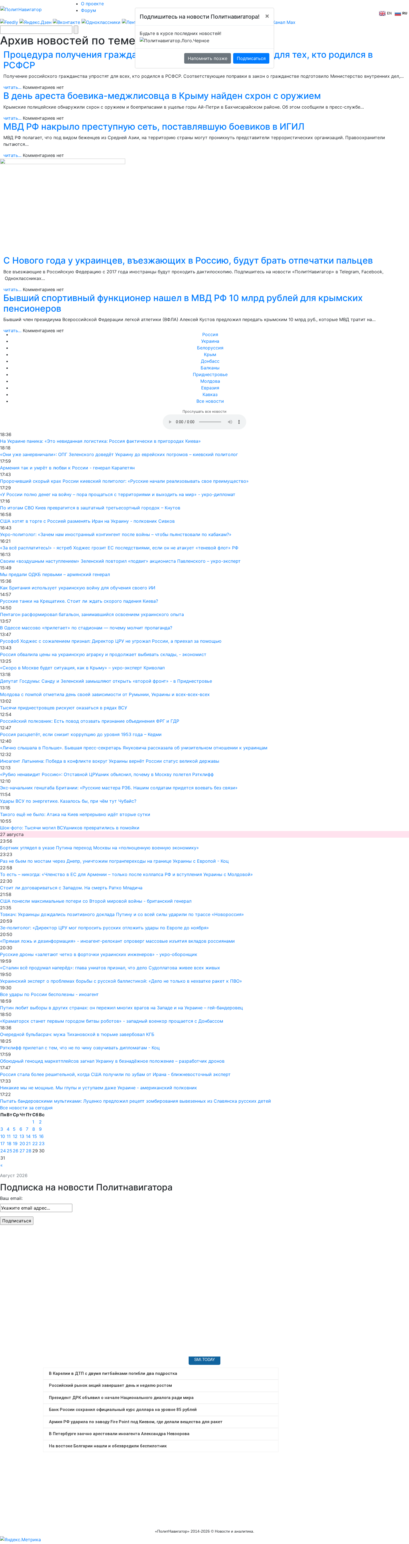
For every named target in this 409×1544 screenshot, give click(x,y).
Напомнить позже (207, 58)
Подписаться (251, 58)
